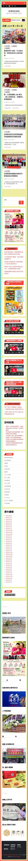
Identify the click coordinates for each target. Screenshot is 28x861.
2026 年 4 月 (9, 523)
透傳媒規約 (6, 845)
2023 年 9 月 (9, 580)
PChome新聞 (7, 474)
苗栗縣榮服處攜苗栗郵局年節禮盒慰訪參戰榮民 (13, 174)
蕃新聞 (6, 472)
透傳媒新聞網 (14, 11)
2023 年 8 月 (9, 582)
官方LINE (13, 849)
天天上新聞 (7, 483)
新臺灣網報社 (12, 248)
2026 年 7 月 (9, 517)
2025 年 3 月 (9, 547)
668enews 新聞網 (8, 500)
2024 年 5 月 (9, 565)
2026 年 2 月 (9, 526)
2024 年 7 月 (9, 561)
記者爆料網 (7, 480)
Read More (8, 66)
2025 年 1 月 (9, 550)
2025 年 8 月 (9, 537)
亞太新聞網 (7, 503)
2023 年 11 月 (9, 576)
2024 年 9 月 (9, 558)
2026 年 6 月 (9, 519)
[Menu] (3, 3)
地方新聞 (8, 46)
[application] (14, 328)
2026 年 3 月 (9, 525)
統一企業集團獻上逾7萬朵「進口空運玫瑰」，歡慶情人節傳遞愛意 (13, 97)
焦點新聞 (8, 48)
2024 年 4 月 (9, 567)
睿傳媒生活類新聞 (13, 403)
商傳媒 (6, 463)
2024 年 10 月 (9, 556)
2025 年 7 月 (9, 539)
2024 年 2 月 (9, 571)
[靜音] (19, 332)
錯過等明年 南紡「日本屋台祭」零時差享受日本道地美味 (13, 53)
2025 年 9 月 (9, 536)
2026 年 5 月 (9, 521)
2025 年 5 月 (9, 543)
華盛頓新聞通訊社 (8, 457)
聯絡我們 (6, 849)
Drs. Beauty (7, 497)
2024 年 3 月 (9, 569)
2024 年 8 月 (9, 560)
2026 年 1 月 (9, 528)
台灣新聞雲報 (7, 486)
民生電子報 (7, 469)
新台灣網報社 (7, 460)
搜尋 (5, 199)
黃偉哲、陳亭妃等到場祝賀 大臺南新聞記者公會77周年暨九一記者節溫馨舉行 (14, 428)
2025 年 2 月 (9, 549)
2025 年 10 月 (9, 534)
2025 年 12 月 (9, 530)
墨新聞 (6, 466)
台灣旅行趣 (7, 489)
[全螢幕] (21, 332)
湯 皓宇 (5, 139)
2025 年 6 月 (9, 541)
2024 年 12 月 (9, 552)
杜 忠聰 (5, 58)
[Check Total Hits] (9, 594)
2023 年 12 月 (9, 574)
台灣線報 (6, 494)
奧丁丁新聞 (7, 477)
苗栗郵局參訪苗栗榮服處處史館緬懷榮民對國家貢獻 (13, 135)
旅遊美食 (15, 46)
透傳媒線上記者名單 (13, 845)
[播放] (6, 332)
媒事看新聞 (7, 492)
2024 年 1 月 (9, 572)
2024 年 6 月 (9, 563)
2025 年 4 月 (9, 545)
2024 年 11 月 (9, 554)
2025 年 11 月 (9, 532)
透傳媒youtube (19, 845)
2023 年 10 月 (9, 578)
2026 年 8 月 (9, 515)
